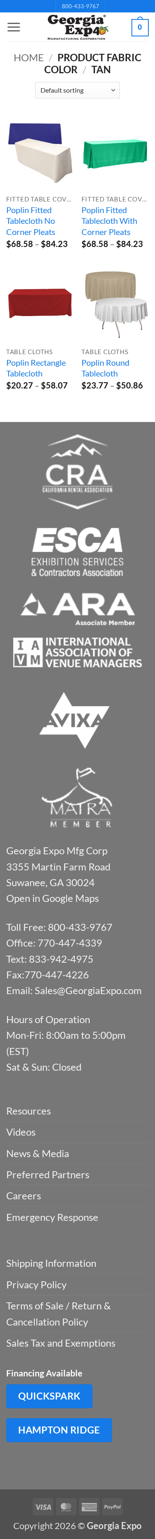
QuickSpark (49, 1396)
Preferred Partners (47, 1174)
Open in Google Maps (52, 898)
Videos (21, 1132)
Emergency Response (52, 1217)
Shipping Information (51, 1263)
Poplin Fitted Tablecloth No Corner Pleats (30, 221)
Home (29, 57)
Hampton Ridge (59, 1430)
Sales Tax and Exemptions (60, 1343)
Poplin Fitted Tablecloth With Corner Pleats (109, 221)
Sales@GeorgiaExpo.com (88, 990)
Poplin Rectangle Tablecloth (36, 368)
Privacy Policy (36, 1284)
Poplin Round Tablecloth (105, 368)
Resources (28, 1111)
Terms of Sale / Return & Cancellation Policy (58, 1313)
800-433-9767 (80, 6)
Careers (23, 1195)
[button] (13, 27)
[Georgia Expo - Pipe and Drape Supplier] (78, 27)
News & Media (37, 1153)
